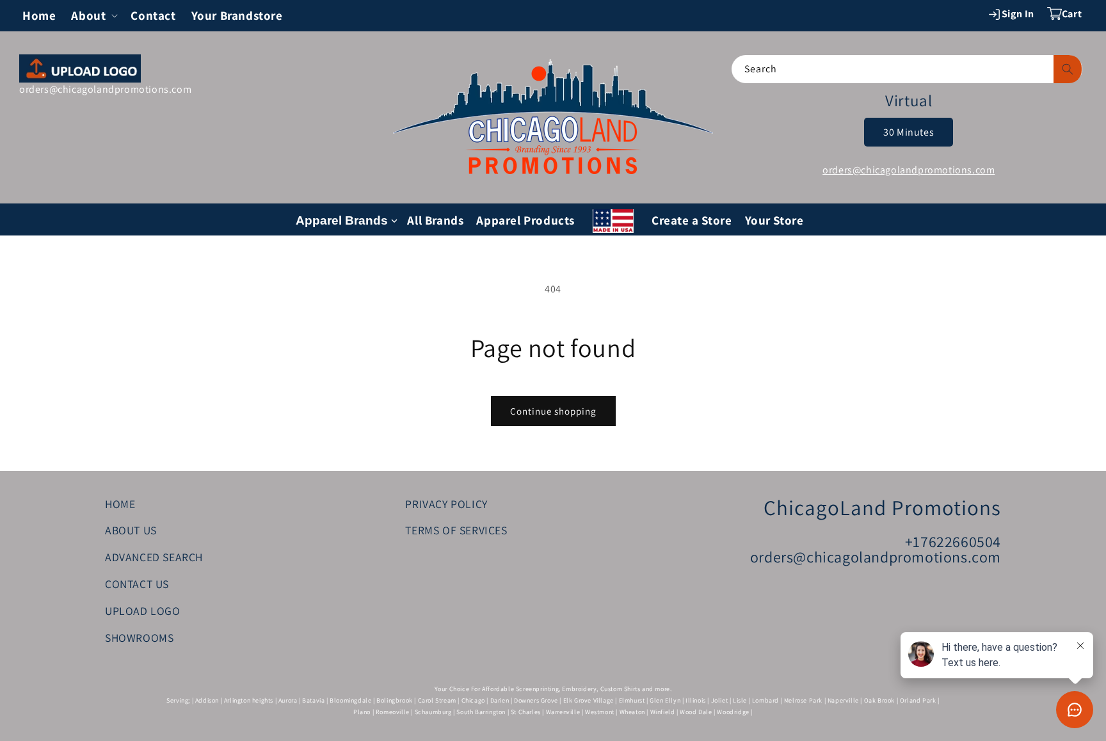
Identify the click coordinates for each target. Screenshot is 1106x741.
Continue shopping (553, 411)
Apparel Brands (342, 220)
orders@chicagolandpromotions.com (105, 89)
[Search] (1068, 69)
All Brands (435, 220)
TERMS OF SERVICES (456, 530)
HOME (120, 504)
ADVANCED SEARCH (154, 557)
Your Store (774, 220)
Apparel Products (525, 220)
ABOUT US (131, 530)
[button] (93, 15)
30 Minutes (908, 132)
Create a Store (692, 220)
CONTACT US (137, 584)
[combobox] (907, 69)
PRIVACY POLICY (446, 504)
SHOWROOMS (139, 637)
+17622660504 (953, 542)
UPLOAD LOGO (142, 610)
